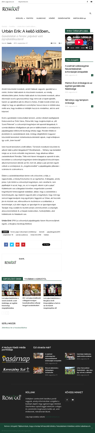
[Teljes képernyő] (90, 48)
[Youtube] (91, 1)
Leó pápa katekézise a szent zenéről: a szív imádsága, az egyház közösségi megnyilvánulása (10, 303)
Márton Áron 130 (79, 18)
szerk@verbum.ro (52, 417)
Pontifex (29, 18)
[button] (90, 13)
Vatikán (46, 235)
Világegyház (41, 18)
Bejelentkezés (23, 2)
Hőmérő (52, 18)
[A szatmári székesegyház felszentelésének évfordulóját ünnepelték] (38, 355)
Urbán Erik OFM (36, 235)
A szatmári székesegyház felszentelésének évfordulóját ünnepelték (77, 69)
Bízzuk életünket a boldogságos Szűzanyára (51, 370)
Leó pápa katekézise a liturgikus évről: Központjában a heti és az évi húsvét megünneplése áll (51, 303)
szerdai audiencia (22, 235)
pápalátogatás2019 (53, 232)
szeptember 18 (8, 235)
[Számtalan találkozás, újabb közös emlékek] (70, 356)
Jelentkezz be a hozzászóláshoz (14, 328)
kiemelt (41, 232)
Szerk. (9, 43)
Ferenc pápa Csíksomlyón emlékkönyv (23, 232)
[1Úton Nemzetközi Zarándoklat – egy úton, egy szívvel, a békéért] (70, 370)
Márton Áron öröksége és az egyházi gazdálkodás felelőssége (78, 86)
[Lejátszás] (68, 48)
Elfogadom (47, 429)
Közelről (19, 18)
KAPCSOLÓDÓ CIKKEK (12, 279)
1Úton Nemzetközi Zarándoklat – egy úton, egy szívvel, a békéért (85, 370)
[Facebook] (87, 1)
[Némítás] (87, 48)
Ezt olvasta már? (42, 347)
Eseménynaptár (64, 18)
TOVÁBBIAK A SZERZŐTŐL (35, 279)
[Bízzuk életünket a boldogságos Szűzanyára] (38, 370)
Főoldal (4, 26)
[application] (79, 42)
